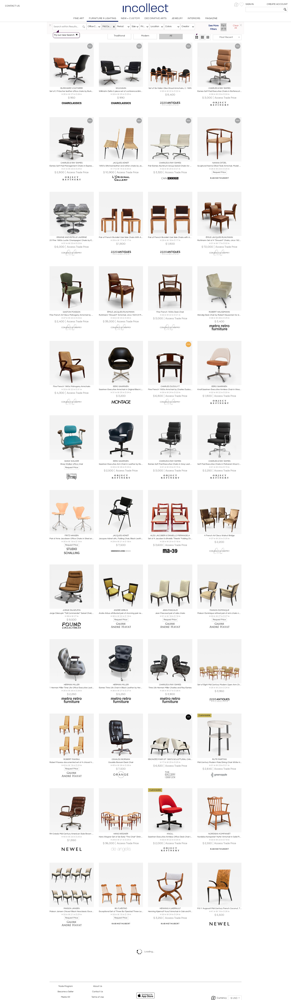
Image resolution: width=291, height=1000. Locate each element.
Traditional (119, 36)
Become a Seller (65, 992)
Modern (145, 36)
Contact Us (12, 6)
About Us (97, 986)
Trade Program (65, 986)
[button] (236, 5)
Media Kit (65, 997)
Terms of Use (97, 997)
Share (69, 83)
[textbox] (264, 9)
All (171, 36)
